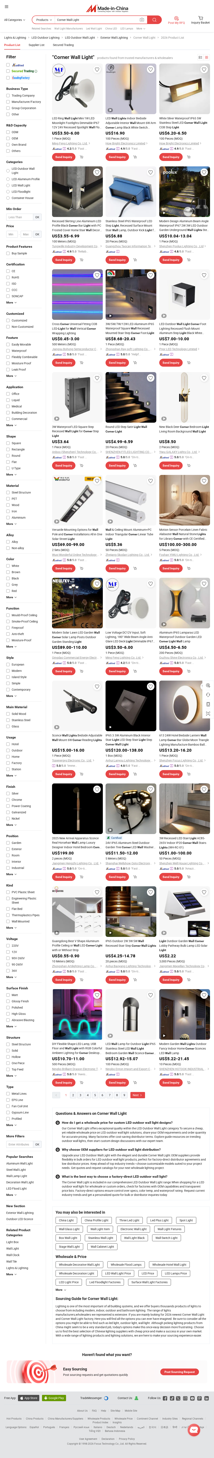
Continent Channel (147, 1418)
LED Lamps (126, 28)
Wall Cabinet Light (102, 1247)
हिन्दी (175, 1427)
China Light (66, 1220)
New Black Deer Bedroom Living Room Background (184, 429)
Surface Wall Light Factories (149, 1282)
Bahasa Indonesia (115, 1430)
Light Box (12, 1242)
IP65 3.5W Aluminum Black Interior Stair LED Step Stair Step (129, 739)
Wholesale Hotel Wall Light (169, 1265)
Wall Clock (12, 1255)
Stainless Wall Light (100, 1238)
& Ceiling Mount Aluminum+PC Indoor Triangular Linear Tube (129, 534)
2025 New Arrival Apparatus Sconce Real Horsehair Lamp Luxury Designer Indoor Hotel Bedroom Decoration (77, 843)
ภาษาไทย (187, 1427)
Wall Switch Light (166, 1238)
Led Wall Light (94, 28)
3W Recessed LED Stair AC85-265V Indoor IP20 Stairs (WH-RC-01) (182, 842)
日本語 (164, 1427)
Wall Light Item (100, 1229)
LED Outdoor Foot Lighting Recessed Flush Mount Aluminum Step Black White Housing (182, 328)
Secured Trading (63, 45)
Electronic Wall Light (134, 1229)
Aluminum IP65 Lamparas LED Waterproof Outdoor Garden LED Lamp (180, 636)
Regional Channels (192, 1418)
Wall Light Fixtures (169, 1229)
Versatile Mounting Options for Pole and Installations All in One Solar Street (77, 534)
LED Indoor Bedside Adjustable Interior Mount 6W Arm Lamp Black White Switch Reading (131, 123)
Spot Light (186, 1220)
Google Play (54, 1398)
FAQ (94, 1410)
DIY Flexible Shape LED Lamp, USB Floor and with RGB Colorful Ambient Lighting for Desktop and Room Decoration (77, 1048)
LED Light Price (69, 1282)
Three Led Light (129, 1220)
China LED (111, 28)
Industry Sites (170, 1418)
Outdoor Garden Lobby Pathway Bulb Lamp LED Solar (183, 945)
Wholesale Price (123, 1418)
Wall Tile (11, 1261)
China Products (34, 1418)
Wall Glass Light (69, 1229)
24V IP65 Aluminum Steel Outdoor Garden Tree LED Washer (130, 845)
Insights (117, 1422)
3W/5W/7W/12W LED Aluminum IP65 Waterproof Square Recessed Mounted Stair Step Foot (130, 328)
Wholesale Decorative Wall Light (79, 1265)
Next (136, 1095)
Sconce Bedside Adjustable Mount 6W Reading (77, 737)
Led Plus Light (159, 1220)
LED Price (148, 1273)
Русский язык (81, 1427)
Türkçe (200, 1427)
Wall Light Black (134, 1238)
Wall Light (12, 1248)
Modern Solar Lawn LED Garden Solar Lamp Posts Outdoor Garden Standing (76, 637)
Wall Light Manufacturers (68, 28)
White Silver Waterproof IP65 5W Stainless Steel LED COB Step (183, 122)
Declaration (108, 1438)
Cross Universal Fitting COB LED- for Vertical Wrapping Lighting (74, 328)
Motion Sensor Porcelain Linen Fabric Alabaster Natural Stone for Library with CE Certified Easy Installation (183, 534)
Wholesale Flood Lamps (126, 1265)
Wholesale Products (99, 1418)
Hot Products (14, 1418)
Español (34, 1427)
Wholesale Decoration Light (76, 1273)
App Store (28, 1398)
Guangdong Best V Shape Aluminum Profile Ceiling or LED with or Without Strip (77, 945)
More (59, 1289)
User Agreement (88, 1438)
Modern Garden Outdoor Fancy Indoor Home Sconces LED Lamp (182, 1048)
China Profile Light (96, 1220)
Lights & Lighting (17, 1268)
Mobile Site (131, 1410)
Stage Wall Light (69, 1247)
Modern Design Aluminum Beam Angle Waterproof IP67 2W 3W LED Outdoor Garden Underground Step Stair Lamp (184, 225)
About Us (82, 1410)
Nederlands (126, 1427)
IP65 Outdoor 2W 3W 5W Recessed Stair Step (131, 943)
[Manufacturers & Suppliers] (107, 8)
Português (49, 1427)
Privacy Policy (127, 1438)
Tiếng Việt (95, 1430)
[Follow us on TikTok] (172, 1398)
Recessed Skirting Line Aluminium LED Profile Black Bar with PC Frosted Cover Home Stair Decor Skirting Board (76, 225)
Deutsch (111, 1427)
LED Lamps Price (176, 1273)
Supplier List (37, 45)
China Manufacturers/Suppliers (65, 1418)
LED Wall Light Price (118, 1273)
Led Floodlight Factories (105, 1282)
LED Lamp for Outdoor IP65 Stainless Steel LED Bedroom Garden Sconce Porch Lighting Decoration (130, 1048)
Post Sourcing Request (179, 1372)
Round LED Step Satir (126, 429)
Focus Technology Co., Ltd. (109, 1443)
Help (103, 1410)
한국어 (152, 1427)
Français (64, 1427)
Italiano (98, 1427)
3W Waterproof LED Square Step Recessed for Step (75, 431)
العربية (141, 1427)
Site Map (115, 1410)
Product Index (100, 1422)
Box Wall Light (68, 1238)
